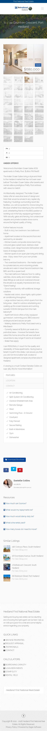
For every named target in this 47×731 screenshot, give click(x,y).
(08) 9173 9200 (12, 623)
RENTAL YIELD (11, 675)
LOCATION (10, 380)
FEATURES (10, 375)
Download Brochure (15, 459)
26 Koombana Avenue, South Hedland (27, 556)
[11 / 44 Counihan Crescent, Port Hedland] (23, 59)
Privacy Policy (11, 727)
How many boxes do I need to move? (21, 529)
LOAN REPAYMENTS (14, 668)
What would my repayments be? (19, 510)
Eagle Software (35, 727)
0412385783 (17, 484)
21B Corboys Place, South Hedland (26, 547)
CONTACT (10, 386)
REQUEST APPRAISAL (14, 643)
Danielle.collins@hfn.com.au (22, 487)
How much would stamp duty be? (19, 516)
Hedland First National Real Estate (22, 690)
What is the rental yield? (15, 523)
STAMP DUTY (11, 672)
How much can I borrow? (16, 503)
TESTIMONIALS (11, 647)
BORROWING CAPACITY (15, 665)
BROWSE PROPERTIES (14, 640)
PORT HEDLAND (23, 31)
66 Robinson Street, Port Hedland (25, 576)
